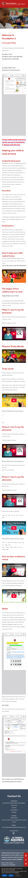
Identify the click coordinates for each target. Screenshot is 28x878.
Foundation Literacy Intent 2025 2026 (12, 57)
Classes (14, 25)
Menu (23, 4)
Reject (11, 875)
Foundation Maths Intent (8, 68)
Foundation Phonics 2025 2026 (10, 59)
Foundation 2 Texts (7, 54)
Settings (18, 875)
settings (17, 872)
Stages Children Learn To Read (10, 296)
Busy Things (5, 705)
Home (9, 25)
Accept (4, 875)
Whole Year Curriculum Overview (11, 70)
